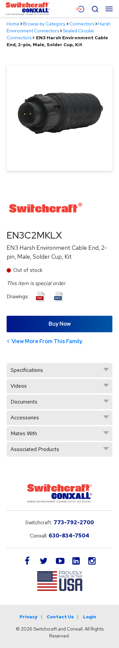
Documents (24, 401)
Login (89, 617)
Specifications (27, 370)
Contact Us (60, 617)
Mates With (24, 433)
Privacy (28, 617)
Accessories (25, 417)
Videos (19, 385)
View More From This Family (47, 341)
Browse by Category (44, 24)
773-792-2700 (74, 522)
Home (13, 24)
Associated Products (35, 449)
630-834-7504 (69, 535)
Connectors (81, 24)
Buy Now (60, 323)
